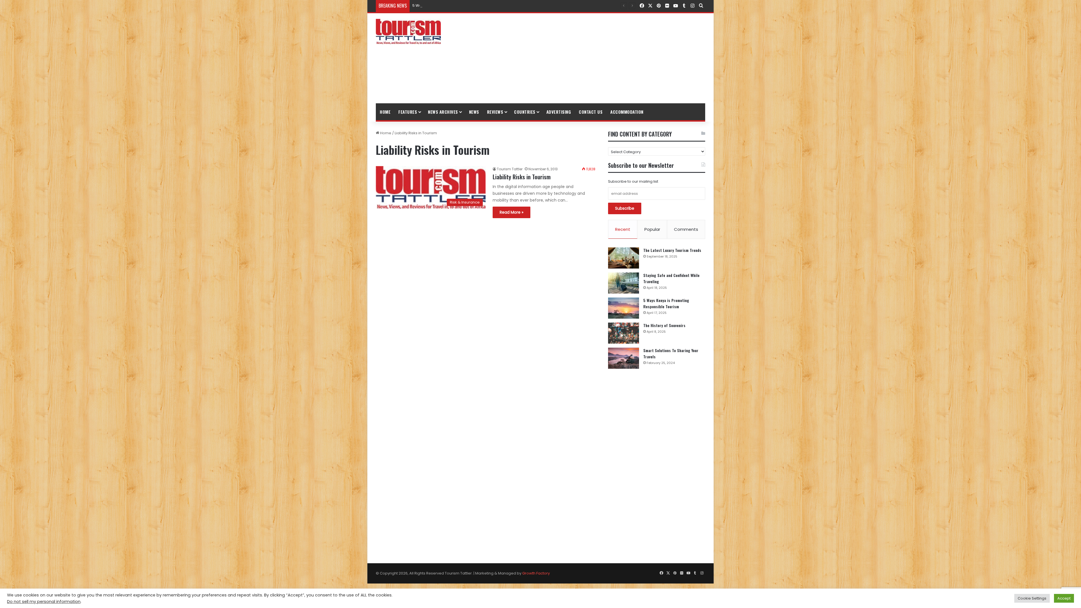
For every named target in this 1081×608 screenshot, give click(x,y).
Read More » (511, 212)
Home (385, 112)
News (474, 112)
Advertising (558, 112)
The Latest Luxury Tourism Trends (672, 250)
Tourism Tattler (509, 169)
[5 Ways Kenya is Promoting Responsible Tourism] (623, 308)
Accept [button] (1064, 598)
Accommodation (627, 112)
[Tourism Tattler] (408, 31)
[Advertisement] (596, 58)
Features (407, 112)
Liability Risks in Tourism (522, 177)
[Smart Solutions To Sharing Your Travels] (623, 358)
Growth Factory (536, 573)
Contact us (590, 112)
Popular (652, 229)
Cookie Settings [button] (1032, 598)
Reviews (495, 112)
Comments (686, 229)
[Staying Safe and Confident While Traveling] (623, 283)
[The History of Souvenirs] (623, 333)
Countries (524, 112)
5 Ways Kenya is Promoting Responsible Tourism (456, 5)
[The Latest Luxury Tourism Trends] (623, 258)
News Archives (443, 112)
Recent (622, 229)
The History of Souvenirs (664, 325)
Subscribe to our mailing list (633, 181)
